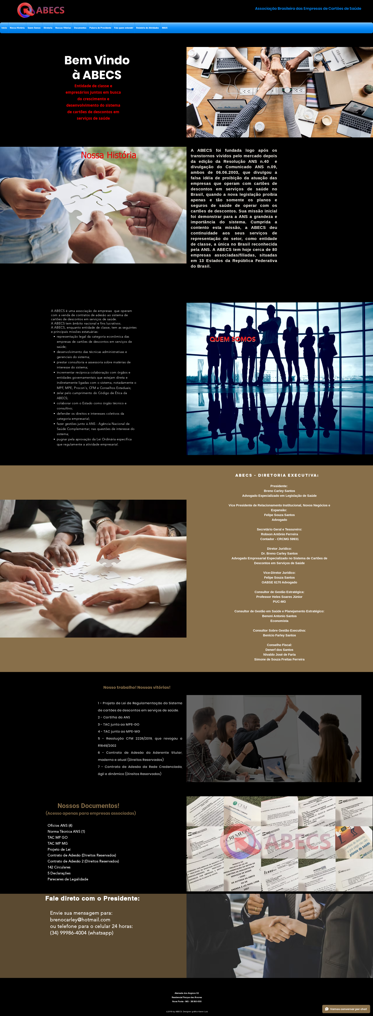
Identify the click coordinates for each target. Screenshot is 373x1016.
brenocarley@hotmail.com (80, 920)
